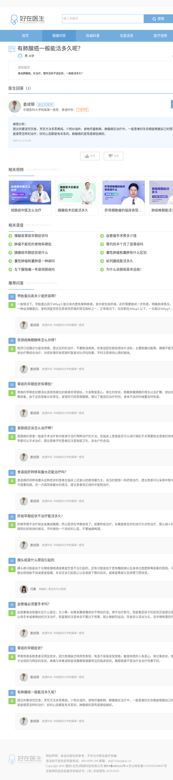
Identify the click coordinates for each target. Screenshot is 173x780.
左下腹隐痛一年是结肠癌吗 (34, 269)
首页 (25, 35)
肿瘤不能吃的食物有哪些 (32, 244)
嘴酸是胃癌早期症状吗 (31, 236)
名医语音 (126, 35)
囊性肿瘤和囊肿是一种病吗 (34, 261)
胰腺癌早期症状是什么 (31, 252)
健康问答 (59, 35)
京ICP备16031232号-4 (116, 766)
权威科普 (93, 35)
